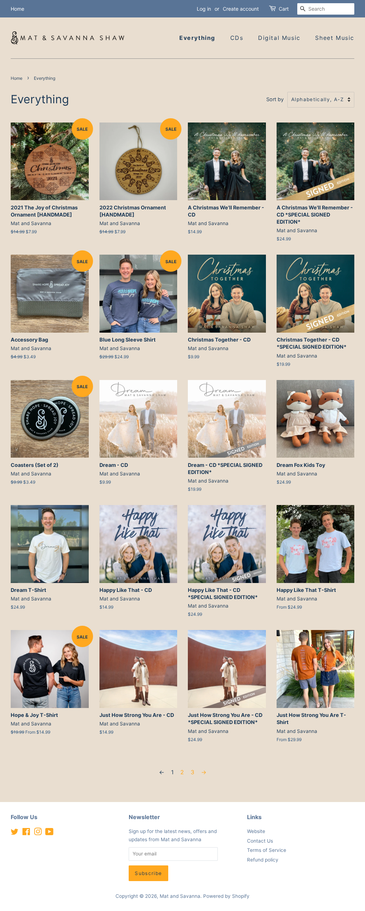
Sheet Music (334, 37)
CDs (236, 37)
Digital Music (279, 37)
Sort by (275, 99)
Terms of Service (266, 850)
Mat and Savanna (180, 896)
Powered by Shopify (226, 896)
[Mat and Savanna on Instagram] (38, 833)
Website (256, 831)
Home (17, 9)
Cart (284, 9)
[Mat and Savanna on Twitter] (15, 833)
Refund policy (262, 860)
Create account (241, 9)
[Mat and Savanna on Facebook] (26, 833)
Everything (197, 37)
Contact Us (260, 841)
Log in (204, 9)
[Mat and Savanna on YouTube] (49, 833)
